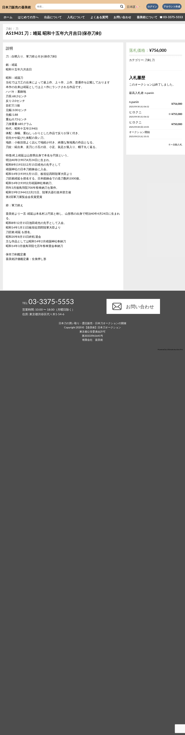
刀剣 (9, 28)
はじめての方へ (28, 17)
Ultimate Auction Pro (175, 349)
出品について (53, 17)
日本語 (131, 6)
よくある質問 (99, 17)
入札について (76, 17)
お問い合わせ (122, 17)
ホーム (8, 17)
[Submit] (122, 7)
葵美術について (147, 17)
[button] (152, 6)
